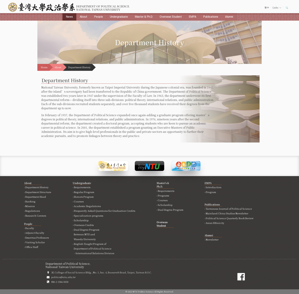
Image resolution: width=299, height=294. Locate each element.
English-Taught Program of (93, 248)
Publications (210, 16)
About (83, 16)
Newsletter (212, 239)
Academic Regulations (87, 206)
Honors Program (84, 196)
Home (44, 67)
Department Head (35, 196)
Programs (163, 195)
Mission (30, 206)
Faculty (29, 228)
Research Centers (35, 215)
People (98, 16)
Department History (37, 187)
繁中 (267, 7)
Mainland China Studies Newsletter (227, 213)
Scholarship (81, 220)
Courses (79, 201)
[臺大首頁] (113, 166)
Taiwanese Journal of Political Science (229, 208)
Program (211, 192)
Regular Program (84, 192)
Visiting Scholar (35, 242)
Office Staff (31, 247)
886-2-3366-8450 (59, 281)
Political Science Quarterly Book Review (229, 218)
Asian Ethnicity (215, 223)
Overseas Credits (84, 225)
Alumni (229, 16)
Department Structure (38, 192)
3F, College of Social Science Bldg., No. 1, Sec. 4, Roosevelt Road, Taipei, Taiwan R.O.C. (101, 272)
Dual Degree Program (86, 234)
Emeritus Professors (37, 237)
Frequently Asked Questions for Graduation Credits (104, 210)
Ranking (30, 201)
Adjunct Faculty (34, 232)
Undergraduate (119, 16)
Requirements (82, 187)
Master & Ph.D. (144, 16)
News (69, 16)
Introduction (213, 187)
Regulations (32, 210)
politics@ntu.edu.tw (63, 277)
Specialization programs (88, 215)
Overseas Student (171, 16)
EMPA (192, 16)
